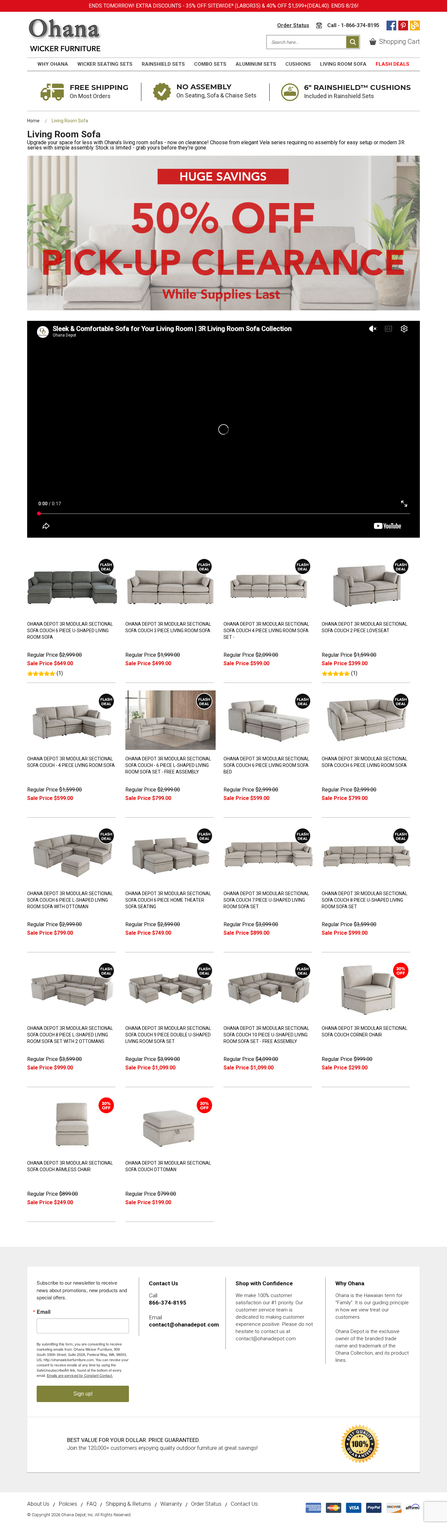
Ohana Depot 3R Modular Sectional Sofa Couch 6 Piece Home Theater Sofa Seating (168, 900)
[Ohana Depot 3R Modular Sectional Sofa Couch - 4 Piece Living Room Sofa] (72, 748)
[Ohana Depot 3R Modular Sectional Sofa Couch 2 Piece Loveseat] (367, 614)
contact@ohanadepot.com (184, 1324)
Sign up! (83, 1393)
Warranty (171, 1504)
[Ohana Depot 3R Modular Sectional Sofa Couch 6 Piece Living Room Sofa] (367, 748)
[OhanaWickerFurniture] (65, 35)
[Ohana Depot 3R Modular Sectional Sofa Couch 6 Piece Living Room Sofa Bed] (269, 748)
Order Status (293, 25)
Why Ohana (52, 64)
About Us (38, 1504)
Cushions (298, 64)
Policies (68, 1504)
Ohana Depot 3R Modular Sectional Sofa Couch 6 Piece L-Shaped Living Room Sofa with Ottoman (70, 900)
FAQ (91, 1504)
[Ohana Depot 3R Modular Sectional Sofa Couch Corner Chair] (367, 1018)
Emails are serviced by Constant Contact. (80, 1375)
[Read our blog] (415, 25)
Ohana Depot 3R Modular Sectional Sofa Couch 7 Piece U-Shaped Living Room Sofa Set (266, 900)
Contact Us (244, 1504)
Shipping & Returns (128, 1504)
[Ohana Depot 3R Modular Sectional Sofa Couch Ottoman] (170, 1153)
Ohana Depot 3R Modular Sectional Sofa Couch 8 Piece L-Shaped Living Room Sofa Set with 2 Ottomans (70, 1035)
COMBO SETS (210, 64)
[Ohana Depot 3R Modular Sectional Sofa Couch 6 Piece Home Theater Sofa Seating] (170, 883)
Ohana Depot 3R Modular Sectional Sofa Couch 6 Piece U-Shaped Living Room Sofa (70, 630)
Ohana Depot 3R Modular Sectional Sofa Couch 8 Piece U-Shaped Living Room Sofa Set (364, 900)
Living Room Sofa (343, 64)
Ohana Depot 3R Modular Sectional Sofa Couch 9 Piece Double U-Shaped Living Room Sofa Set (168, 1035)
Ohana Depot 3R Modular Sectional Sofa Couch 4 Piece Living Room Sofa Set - (266, 630)
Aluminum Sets (256, 64)
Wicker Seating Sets (105, 64)
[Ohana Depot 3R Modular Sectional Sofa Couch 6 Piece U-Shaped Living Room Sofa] (72, 614)
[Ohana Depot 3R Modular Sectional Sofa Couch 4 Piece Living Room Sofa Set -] (269, 614)
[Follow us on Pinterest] (403, 25)
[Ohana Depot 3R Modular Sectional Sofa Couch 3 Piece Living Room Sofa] (170, 614)
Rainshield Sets (163, 64)
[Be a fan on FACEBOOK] (391, 25)
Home (33, 120)
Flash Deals (392, 64)
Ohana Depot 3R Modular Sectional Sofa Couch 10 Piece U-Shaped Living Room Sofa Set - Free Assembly (266, 1035)
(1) (60, 673)
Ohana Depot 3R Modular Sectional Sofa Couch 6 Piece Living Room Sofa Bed (266, 765)
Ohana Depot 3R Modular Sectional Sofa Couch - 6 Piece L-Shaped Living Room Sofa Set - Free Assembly (168, 765)
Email (43, 1311)
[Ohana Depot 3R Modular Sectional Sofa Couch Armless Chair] (72, 1153)
